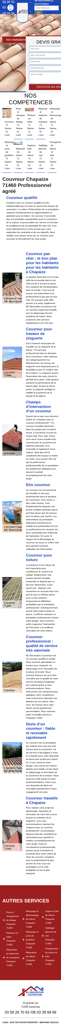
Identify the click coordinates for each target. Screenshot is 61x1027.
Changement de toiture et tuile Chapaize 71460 (51, 956)
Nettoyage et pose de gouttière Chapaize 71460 (32, 940)
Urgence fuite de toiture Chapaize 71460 (51, 917)
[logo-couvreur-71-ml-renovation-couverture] (22, 13)
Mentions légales (49, 1022)
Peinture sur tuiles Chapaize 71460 (12, 939)
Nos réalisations (16, 39)
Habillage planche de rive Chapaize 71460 (50, 936)
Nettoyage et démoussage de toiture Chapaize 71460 (32, 919)
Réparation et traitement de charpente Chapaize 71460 (12, 957)
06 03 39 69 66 (8, 15)
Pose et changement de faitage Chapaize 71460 (12, 920)
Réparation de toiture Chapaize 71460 (31, 958)
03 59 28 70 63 (17, 1012)
